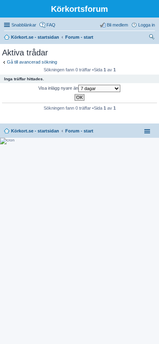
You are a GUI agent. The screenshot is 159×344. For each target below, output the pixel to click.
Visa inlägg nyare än (58, 88)
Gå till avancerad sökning (32, 62)
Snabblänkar (23, 24)
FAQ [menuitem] (50, 24)
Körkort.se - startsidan (35, 130)
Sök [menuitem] (152, 38)
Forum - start (79, 130)
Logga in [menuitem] (146, 24)
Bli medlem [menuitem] (117, 24)
